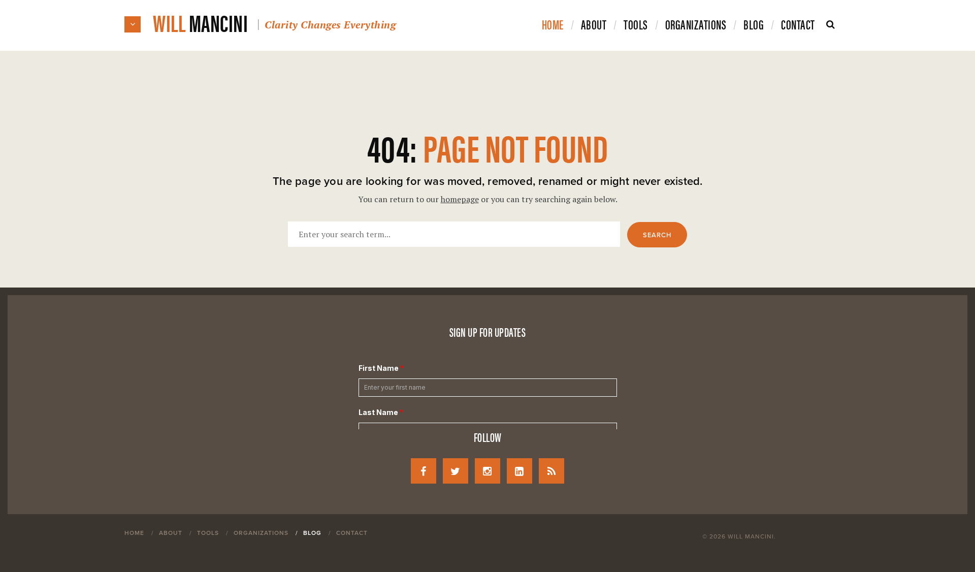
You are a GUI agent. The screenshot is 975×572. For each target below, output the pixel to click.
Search (657, 235)
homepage (460, 199)
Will (274, 22)
